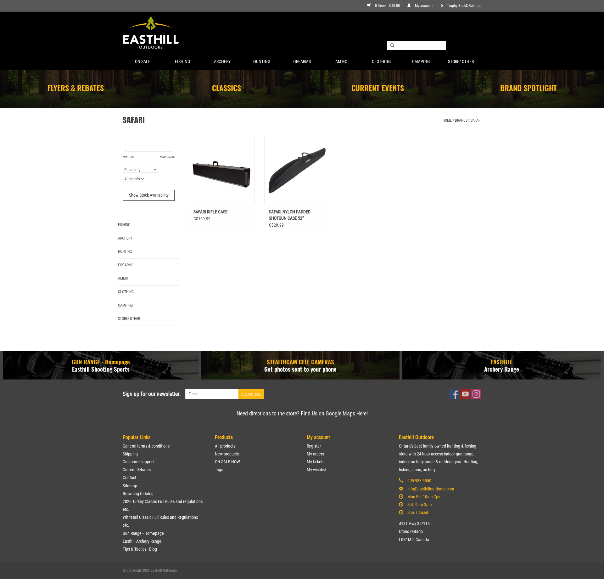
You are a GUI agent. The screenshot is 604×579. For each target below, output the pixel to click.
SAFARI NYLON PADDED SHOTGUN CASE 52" (289, 215)
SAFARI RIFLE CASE (210, 211)
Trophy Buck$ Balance (464, 5)
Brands (461, 120)
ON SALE (142, 61)
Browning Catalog (138, 493)
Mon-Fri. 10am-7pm (424, 496)
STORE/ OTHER (461, 61)
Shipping (130, 453)
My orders (315, 453)
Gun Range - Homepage (143, 533)
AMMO (341, 61)
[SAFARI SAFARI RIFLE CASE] (222, 170)
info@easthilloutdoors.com (430, 488)
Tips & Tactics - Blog (140, 549)
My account (424, 5)
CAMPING (421, 61)
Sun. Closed (417, 512)
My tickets (315, 461)
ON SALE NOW (227, 461)
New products (227, 453)
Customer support (138, 461)
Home (447, 120)
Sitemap (130, 485)
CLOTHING (381, 61)
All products (225, 446)
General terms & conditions (146, 446)
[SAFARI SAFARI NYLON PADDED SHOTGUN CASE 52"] (297, 170)
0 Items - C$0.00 (387, 5)
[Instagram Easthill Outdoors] (476, 394)
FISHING (182, 61)
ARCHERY (222, 61)
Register (314, 446)
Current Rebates (137, 469)
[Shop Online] (302, 33)
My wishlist (316, 469)
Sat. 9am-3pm (419, 504)
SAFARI (476, 120)
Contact (129, 477)
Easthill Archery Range (142, 541)
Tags (219, 469)
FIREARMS (302, 61)
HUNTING (261, 61)
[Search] (392, 45)
